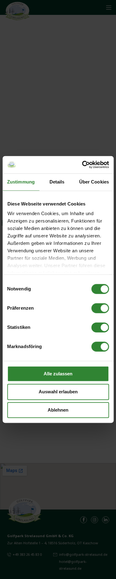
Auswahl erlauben (58, 392)
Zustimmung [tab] (21, 181)
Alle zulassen (58, 373)
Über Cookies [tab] (94, 181)
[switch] (100, 308)
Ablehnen (58, 410)
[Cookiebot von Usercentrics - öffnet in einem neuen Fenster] (82, 165)
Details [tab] (57, 181)
